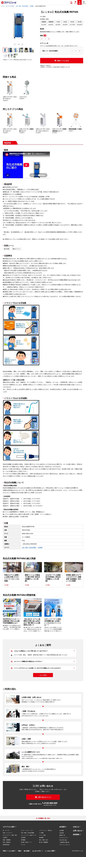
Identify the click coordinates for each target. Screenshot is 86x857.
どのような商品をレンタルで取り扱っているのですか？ (29, 651)
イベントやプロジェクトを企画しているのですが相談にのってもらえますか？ (36, 668)
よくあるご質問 (49, 851)
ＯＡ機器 (41, 833)
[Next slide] (22, 44)
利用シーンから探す (9, 851)
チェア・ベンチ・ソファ (27, 830)
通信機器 (41, 837)
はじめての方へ (37, 851)
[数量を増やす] (48, 38)
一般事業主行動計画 (64, 842)
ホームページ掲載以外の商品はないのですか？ (26, 661)
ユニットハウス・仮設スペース (28, 835)
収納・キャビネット (8, 833)
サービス (23, 844)
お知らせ (76, 827)
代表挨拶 (61, 833)
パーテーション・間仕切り (45, 830)
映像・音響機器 (6, 840)
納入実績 (26, 851)
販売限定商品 (6, 844)
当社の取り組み (63, 840)
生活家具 (5, 837)
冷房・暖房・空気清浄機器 (29, 547)
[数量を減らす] (41, 38)
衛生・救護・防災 (43, 840)
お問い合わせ (77, 830)
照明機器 (23, 840)
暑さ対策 (6, 249)
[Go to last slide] (15, 44)
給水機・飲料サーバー (26, 842)
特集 (19, 851)
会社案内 (62, 827)
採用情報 (76, 834)
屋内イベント (17, 249)
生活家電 (23, 837)
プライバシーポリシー (64, 844)
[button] (5, 50)
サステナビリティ (63, 837)
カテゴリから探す (9, 827)
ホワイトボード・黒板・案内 (10, 835)
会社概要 (61, 830)
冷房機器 (40, 547)
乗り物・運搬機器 (43, 842)
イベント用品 (42, 835)
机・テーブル (6, 830)
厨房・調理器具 (6, 842)
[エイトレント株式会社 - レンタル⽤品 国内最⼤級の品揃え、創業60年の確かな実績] (9, 2)
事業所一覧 (62, 835)
